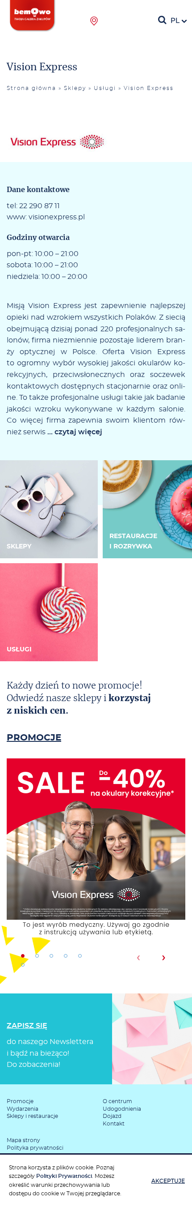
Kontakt (114, 1123)
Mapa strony (23, 1140)
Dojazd (112, 1116)
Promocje (20, 1101)
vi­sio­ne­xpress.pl (57, 217)
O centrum (117, 1101)
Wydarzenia (22, 1109)
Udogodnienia (122, 1109)
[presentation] (138, 958)
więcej (96, 878)
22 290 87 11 (39, 206)
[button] (23, 956)
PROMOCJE (34, 737)
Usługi (105, 88)
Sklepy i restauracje (32, 1116)
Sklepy (75, 88)
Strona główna (31, 88)
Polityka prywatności (35, 1148)
